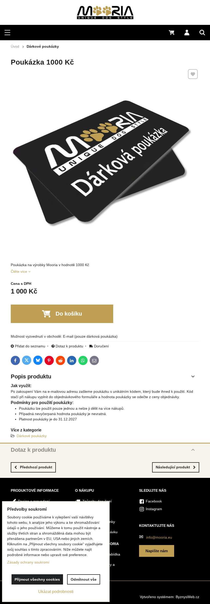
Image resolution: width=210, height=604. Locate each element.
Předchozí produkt (36, 467)
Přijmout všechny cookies (37, 579)
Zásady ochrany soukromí (28, 562)
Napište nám (156, 551)
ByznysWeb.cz (187, 597)
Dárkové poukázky (32, 436)
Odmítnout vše (84, 579)
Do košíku (69, 313)
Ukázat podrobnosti (56, 591)
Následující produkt (173, 467)
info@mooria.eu (159, 537)
